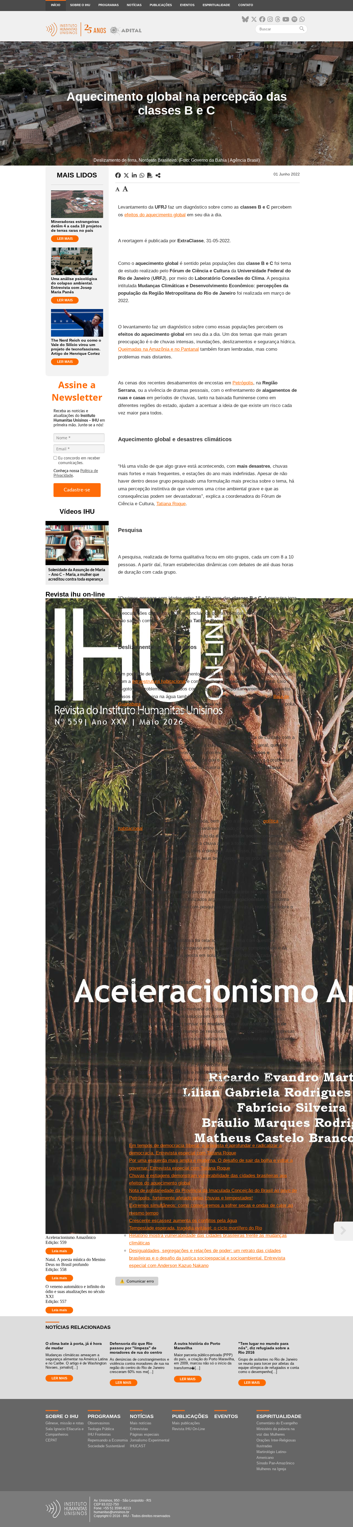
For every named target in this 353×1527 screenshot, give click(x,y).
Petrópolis (242, 382)
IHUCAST (138, 1446)
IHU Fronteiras (99, 1434)
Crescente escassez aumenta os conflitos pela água (183, 1220)
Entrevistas (139, 1429)
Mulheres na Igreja (271, 1469)
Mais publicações (186, 1423)
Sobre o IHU (80, 5)
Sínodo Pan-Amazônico (275, 1463)
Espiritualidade (216, 5)
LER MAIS (65, 239)
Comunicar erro (137, 1281)
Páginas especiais (144, 1434)
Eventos (187, 5)
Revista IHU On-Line (188, 1429)
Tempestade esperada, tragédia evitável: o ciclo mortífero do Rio (195, 1228)
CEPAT (51, 1440)
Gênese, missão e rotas (65, 1423)
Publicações (161, 5)
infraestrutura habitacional (159, 681)
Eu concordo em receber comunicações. (79, 460)
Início (55, 5)
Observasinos (99, 1423)
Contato (245, 5)
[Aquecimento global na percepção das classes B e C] (158, 175)
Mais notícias (140, 1423)
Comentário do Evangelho (277, 1423)
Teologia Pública (101, 1429)
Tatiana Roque (171, 503)
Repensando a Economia (108, 1440)
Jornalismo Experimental (149, 1440)
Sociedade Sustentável (106, 1446)
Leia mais (59, 1251)
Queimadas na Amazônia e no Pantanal (158, 349)
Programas (108, 5)
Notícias (134, 5)
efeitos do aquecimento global (155, 214)
